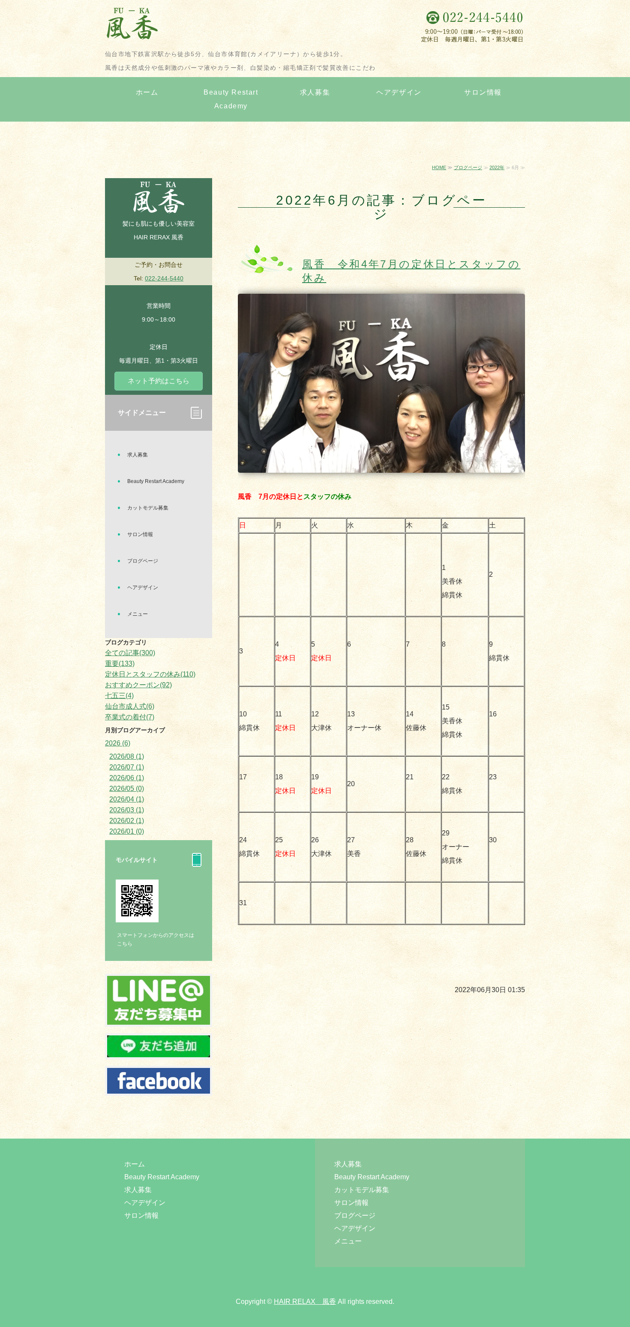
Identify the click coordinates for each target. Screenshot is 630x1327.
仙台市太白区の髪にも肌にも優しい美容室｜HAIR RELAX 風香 (190, 25)
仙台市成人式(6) (129, 706)
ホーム (147, 92)
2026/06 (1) (126, 777)
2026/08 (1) (126, 756)
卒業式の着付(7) (129, 717)
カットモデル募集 (147, 508)
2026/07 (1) (126, 767)
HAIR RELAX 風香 (305, 1301)
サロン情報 (483, 92)
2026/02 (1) (126, 820)
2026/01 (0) (126, 831)
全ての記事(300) (130, 652)
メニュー (137, 614)
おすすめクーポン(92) (138, 685)
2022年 (496, 167)
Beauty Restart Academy (231, 99)
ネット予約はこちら (158, 381)
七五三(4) (119, 695)
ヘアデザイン (399, 92)
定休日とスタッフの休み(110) (150, 674)
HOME (439, 167)
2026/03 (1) (126, 810)
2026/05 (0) (126, 788)
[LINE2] (158, 1050)
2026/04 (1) (126, 799)
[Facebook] (158, 1086)
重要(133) (120, 663)
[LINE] (158, 1017)
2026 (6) (117, 743)
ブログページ (468, 167)
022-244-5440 (164, 278)
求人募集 (315, 92)
